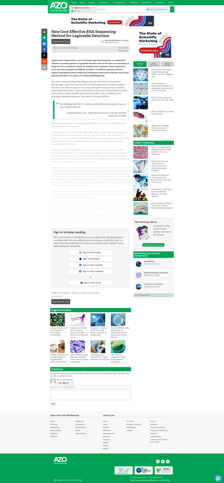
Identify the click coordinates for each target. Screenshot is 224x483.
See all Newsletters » (143, 295)
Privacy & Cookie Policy (159, 430)
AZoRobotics (55, 427)
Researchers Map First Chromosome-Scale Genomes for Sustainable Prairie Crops (161, 178)
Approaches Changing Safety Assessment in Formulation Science (160, 127)
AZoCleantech (55, 430)
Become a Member (133, 424)
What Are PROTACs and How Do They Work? (162, 112)
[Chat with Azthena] (218, 478)
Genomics (75, 293)
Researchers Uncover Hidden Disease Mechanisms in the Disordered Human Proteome (159, 166)
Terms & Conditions (158, 427)
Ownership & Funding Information (158, 440)
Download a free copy (153, 245)
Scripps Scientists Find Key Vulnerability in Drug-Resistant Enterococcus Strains (59, 358)
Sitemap (153, 433)
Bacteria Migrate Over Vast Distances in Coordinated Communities (58, 331)
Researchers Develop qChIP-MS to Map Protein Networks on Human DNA (99, 331)
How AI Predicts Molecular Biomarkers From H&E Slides (162, 98)
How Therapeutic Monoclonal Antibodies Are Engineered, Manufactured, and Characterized (162, 87)
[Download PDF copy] (44, 32)
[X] (44, 55)
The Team (130, 421)
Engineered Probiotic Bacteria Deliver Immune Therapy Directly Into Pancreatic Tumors (79, 332)
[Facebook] (44, 50)
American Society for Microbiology (65, 48)
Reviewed (124, 51)
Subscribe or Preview (152, 264)
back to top (164, 455)
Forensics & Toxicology (153, 284)
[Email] (44, 67)
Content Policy (155, 436)
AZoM (52, 421)
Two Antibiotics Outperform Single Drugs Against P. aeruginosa (118, 358)
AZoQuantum (80, 427)
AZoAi (77, 430)
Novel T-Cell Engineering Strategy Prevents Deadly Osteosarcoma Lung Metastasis (161, 150)
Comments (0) (56, 296)
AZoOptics (54, 433)
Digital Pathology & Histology (156, 273)
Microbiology (65, 293)
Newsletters (131, 427)
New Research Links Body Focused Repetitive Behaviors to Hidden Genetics (161, 192)
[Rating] (44, 38)
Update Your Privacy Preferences (69, 480)
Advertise (154, 424)
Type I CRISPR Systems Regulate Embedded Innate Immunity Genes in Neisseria (79, 358)
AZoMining (79, 421)
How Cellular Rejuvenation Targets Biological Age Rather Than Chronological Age (161, 73)
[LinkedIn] (44, 44)
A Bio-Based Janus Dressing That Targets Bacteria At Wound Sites (100, 357)
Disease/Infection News (90, 293)
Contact (129, 430)
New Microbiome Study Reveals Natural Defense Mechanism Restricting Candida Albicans (120, 332)
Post (53, 403)
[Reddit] (44, 61)
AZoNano (53, 424)
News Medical (80, 433)
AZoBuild (53, 436)
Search (153, 421)
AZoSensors (79, 424)
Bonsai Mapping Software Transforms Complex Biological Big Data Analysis (162, 205)
